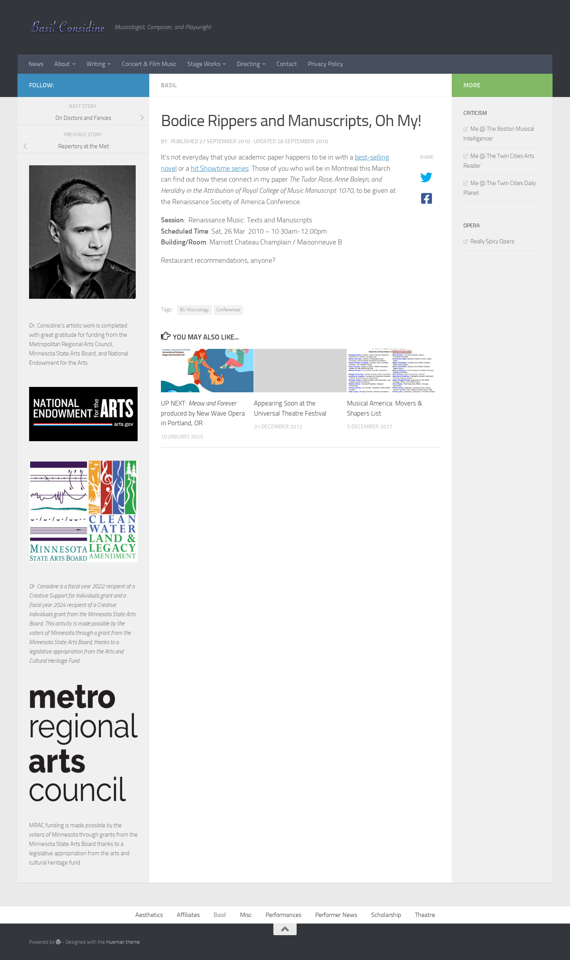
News (36, 64)
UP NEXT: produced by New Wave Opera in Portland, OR (203, 413)
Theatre (425, 914)
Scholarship (386, 914)
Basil (169, 85)
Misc (246, 914)
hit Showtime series (220, 168)
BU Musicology (194, 309)
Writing (95, 64)
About (62, 64)
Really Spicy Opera (492, 241)
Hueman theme (123, 942)
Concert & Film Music (149, 64)
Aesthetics (149, 914)
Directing (248, 64)
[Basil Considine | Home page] (68, 27)
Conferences (228, 309)
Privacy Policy (325, 64)
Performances (283, 914)
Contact (286, 64)
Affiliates (188, 914)
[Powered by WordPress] (58, 941)
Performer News (336, 914)
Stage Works (203, 64)
